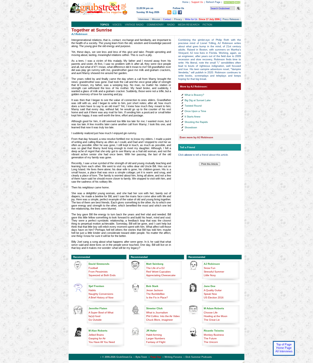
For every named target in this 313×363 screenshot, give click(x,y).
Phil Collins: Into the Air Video (163, 316)
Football (93, 268)
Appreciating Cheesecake (161, 275)
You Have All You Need (102, 342)
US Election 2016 (214, 297)
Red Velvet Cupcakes (158, 271)
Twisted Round (193, 105)
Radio (171, 24)
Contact (167, 19)
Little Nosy (210, 275)
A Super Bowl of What (101, 312)
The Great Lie (212, 319)
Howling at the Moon (215, 316)
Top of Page (284, 344)
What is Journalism (157, 312)
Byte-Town (141, 357)
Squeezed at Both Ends (102, 275)
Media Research (188, 24)
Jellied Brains (96, 334)
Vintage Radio (134, 24)
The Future (210, 338)
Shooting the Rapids (196, 122)
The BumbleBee (155, 293)
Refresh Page (213, 2)
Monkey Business (214, 334)
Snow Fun (209, 268)
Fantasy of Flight (155, 342)
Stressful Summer (214, 271)
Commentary (155, 24)
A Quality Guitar (213, 290)
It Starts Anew (192, 116)
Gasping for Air (97, 338)
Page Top (156, 357)
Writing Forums (173, 357)
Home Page (284, 347)
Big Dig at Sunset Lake (198, 100)
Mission (156, 19)
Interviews (143, 19)
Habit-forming (154, 334)
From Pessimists (98, 271)
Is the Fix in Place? (157, 297)
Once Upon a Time (195, 111)
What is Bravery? (194, 94)
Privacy (178, 19)
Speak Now (210, 293)
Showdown (191, 127)
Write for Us (191, 19)
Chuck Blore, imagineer (159, 319)
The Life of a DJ (155, 268)
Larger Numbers (155, 338)
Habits (92, 290)
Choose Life (211, 312)
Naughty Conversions (101, 293)
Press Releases (231, 19)
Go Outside (95, 319)
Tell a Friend (187, 147)
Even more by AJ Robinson (196, 137)
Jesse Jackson (154, 290)
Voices (117, 24)
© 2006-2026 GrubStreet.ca (117, 357)
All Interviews (284, 351)
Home (185, 2)
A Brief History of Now (101, 297)
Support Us (197, 2)
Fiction (207, 24)
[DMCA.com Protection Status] (231, 3)
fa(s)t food (94, 316)
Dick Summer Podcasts (198, 357)
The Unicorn (211, 342)
